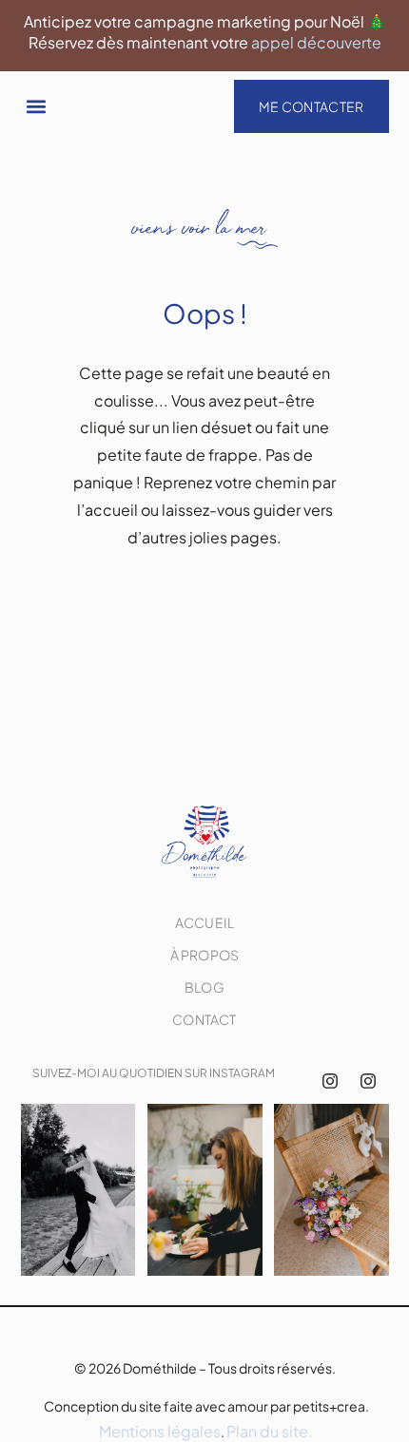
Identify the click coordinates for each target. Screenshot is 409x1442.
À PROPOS (205, 954)
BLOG (204, 987)
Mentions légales (160, 1431)
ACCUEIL (204, 922)
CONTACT (204, 1019)
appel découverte (316, 42)
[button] (36, 106)
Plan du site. (269, 1431)
